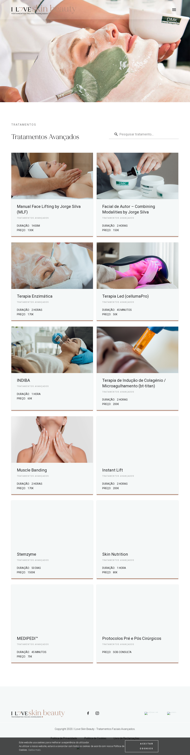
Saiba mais (34, 749)
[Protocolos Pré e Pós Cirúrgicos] (137, 608)
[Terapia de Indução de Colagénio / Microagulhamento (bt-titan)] (137, 350)
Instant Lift (112, 470)
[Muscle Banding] (52, 440)
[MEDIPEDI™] (52, 608)
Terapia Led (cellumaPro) (125, 296)
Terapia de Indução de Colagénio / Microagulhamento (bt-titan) (134, 383)
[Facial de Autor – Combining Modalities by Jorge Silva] (137, 176)
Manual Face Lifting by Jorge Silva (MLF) (49, 209)
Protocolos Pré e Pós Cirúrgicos (131, 638)
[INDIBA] (52, 350)
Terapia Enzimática (35, 296)
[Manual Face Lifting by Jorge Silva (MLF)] (52, 176)
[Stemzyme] (52, 524)
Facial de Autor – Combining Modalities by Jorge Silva (128, 209)
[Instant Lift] (137, 440)
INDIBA (23, 380)
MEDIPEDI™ (27, 638)
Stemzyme (26, 554)
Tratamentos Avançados (33, 218)
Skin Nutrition (115, 554)
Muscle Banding (32, 470)
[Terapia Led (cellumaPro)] (137, 266)
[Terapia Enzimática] (52, 266)
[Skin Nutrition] (137, 524)
